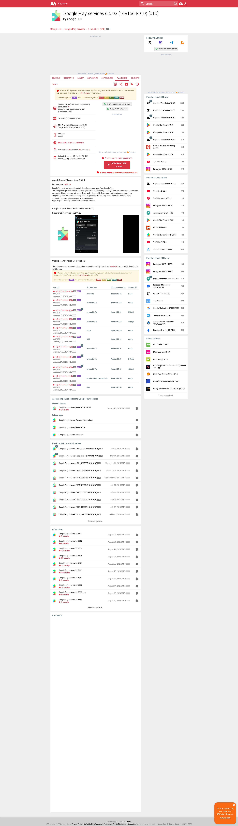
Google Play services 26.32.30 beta (72, 592)
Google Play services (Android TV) (72, 427)
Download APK (118, 164)
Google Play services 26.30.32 (70, 585)
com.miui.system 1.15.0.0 (163, 213)
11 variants (65, 573)
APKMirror (63, 3)
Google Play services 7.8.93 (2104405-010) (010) (78, 492)
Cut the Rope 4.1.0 (160, 359)
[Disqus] (95, 715)
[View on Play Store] (126, 84)
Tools (55, 84)
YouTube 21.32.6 (159, 242)
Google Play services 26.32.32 (70, 548)
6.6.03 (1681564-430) (64, 347)
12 (80, 150)
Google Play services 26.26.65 (70, 600)
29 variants (65, 558)
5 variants (65, 580)
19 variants (65, 551)
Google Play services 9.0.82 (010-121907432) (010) (79, 456)
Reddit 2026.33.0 (159, 228)
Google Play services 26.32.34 (70, 556)
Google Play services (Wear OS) (71, 435)
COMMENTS (135, 78)
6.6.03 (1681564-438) (64, 367)
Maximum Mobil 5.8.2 (161, 352)
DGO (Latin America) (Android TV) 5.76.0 (169, 389)
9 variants (65, 543)
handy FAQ (114, 267)
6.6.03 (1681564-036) (64, 310)
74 (69, 107)
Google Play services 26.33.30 (70, 534)
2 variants (65, 410)
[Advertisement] (95, 54)
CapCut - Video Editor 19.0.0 (164, 118)
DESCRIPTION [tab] (69, 78)
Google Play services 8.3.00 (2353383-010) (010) (78, 471)
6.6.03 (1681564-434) (64, 357)
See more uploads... (95, 521)
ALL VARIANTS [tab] (92, 78)
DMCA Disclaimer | (120, 824)
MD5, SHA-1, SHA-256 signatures (71, 143)
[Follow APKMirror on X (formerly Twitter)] (149, 43)
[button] (115, 84)
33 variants (65, 565)
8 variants (65, 536)
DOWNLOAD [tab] (56, 78)
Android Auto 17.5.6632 (162, 250)
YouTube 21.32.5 (159, 162)
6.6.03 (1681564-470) (64, 385)
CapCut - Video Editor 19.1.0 (164, 110)
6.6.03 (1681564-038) (64, 319)
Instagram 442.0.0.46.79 (162, 206)
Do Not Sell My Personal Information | (98, 824)
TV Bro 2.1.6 (158, 301)
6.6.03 (94, 29)
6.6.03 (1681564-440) (64, 376)
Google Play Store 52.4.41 (163, 125)
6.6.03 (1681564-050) (64, 328)
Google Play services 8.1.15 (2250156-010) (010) (78, 478)
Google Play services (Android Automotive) (76, 420)
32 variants (65, 587)
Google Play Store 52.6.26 (163, 154)
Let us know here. (124, 822)
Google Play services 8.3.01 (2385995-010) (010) (78, 463)
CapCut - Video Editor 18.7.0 (164, 140)
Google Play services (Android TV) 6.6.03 (75, 407)
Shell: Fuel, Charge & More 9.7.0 (165, 374)
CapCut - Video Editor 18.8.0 (164, 103)
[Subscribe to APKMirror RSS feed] (182, 43)
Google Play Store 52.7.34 (163, 132)
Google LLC (74, 19)
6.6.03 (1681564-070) (64, 337)
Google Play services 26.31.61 (70, 570)
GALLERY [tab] (80, 78)
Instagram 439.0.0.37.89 (162, 169)
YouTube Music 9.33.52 (162, 198)
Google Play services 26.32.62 (70, 541)
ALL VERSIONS (122, 78)
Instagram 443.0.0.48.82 (162, 271)
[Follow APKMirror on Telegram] (171, 43)
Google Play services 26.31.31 (70, 563)
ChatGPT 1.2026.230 (161, 293)
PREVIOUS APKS (107, 78)
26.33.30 (67, 184)
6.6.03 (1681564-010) (64, 291)
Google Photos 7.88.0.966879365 (166, 308)
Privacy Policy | (78, 824)
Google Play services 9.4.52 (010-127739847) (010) (79, 449)
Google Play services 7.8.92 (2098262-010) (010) (78, 500)
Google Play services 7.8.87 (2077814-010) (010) (78, 507)
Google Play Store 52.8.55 (163, 220)
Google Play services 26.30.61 (70, 578)
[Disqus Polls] (95, 650)
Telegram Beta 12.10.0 (162, 315)
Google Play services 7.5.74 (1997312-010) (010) (78, 514)
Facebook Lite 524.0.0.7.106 (164, 330)
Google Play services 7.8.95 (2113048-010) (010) (78, 485)
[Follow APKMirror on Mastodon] (160, 43)
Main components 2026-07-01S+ (166, 279)
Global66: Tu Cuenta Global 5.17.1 (166, 381)
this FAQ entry (85, 93)
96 (70, 150)
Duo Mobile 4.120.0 (160, 345)
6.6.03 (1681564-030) (64, 300)
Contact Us (132, 824)
